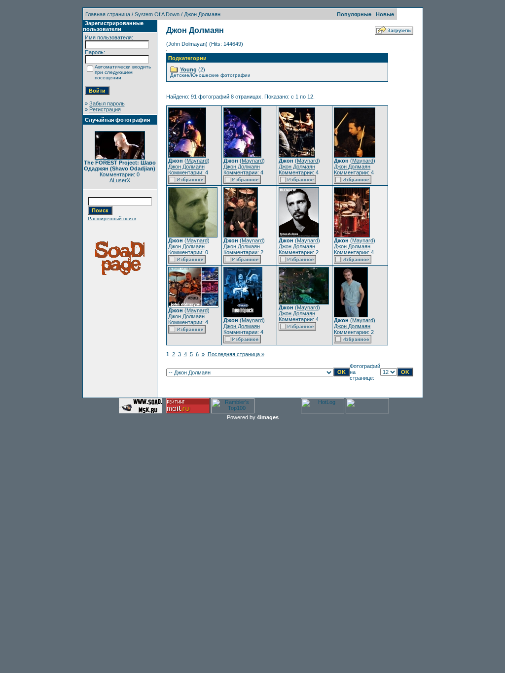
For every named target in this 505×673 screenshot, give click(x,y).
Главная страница (107, 14)
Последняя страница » (236, 354)
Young (188, 69)
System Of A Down (157, 14)
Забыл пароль (107, 103)
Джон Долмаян (186, 166)
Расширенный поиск (112, 218)
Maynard (197, 161)
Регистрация (105, 109)
